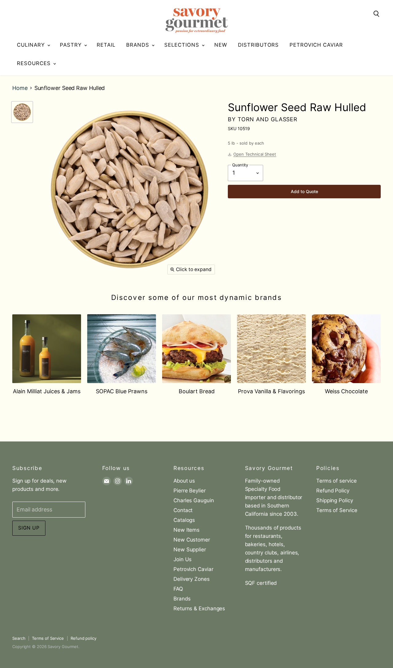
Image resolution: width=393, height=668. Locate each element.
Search (18, 638)
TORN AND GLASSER (268, 119)
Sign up (29, 528)
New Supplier (189, 549)
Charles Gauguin (193, 500)
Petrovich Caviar (316, 45)
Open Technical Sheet (254, 154)
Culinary (32, 45)
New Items (186, 530)
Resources (35, 63)
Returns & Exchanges (199, 608)
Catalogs (184, 520)
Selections (182, 45)
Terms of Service (336, 510)
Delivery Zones (191, 579)
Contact (183, 510)
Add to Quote (304, 191)
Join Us (182, 559)
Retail (106, 45)
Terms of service (336, 481)
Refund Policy (332, 490)
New (220, 45)
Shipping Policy (334, 500)
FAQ (178, 589)
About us (184, 481)
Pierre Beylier (189, 490)
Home (20, 88)
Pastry (72, 45)
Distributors (258, 45)
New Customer (191, 540)
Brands (138, 45)
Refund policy (83, 638)
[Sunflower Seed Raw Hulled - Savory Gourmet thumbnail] (22, 112)
